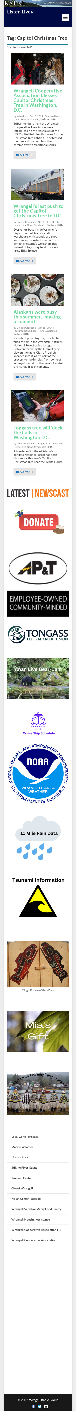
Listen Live (19, 12)
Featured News (53, 116)
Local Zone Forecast (24, 1136)
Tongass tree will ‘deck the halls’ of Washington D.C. (38, 432)
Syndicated (33, 119)
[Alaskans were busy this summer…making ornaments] (37, 289)
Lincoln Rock (19, 1157)
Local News (20, 119)
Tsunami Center (21, 1178)
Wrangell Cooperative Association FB (36, 1229)
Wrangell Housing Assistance (30, 1219)
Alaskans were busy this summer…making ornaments (37, 316)
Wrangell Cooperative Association (33, 1240)
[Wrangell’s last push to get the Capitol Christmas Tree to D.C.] (37, 184)
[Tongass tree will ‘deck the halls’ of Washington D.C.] (37, 405)
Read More (24, 155)
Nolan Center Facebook (26, 1198)
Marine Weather (22, 1147)
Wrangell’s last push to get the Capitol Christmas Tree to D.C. (39, 211)
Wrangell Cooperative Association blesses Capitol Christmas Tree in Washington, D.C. (38, 100)
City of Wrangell (22, 1188)
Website (44, 119)
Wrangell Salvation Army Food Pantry (36, 1209)
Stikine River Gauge (24, 1167)
